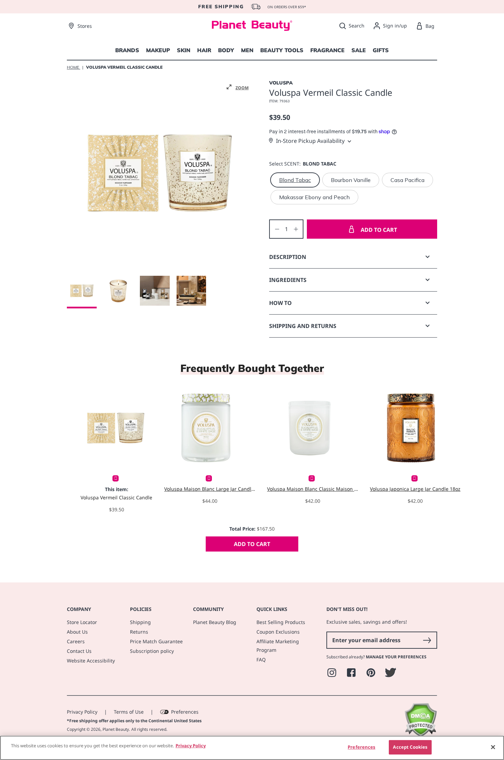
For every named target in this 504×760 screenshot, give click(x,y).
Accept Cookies (410, 747)
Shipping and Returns (302, 326)
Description (287, 257)
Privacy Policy (82, 711)
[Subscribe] (427, 640)
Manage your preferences (396, 657)
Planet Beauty (116, 729)
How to (280, 303)
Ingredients (288, 280)
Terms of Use (129, 711)
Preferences (185, 711)
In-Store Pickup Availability (310, 141)
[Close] (493, 747)
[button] (238, 87)
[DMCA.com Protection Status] (420, 735)
